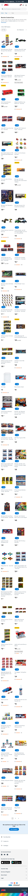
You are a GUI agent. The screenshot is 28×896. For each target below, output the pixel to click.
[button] (2, 4)
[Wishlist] (23, 5)
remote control (12, 20)
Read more (3, 22)
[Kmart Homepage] (6, 5)
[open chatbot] (25, 893)
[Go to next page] (18, 818)
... (9, 13)
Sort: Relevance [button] (20, 29)
